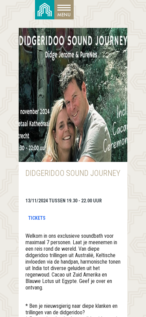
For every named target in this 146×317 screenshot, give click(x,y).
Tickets (36, 218)
